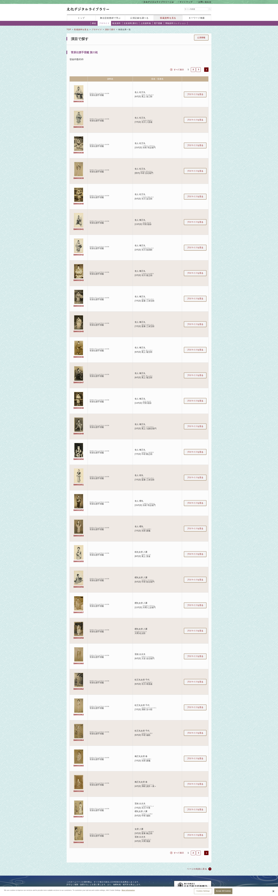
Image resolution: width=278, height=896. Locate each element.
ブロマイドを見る (195, 94)
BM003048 (79, 408)
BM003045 (79, 331)
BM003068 (79, 842)
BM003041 (79, 229)
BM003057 (79, 612)
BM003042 (79, 255)
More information (128, 890)
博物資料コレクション (175, 23)
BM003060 (79, 663)
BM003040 (79, 204)
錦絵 (94, 23)
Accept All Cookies (223, 891)
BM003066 (79, 791)
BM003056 (79, 587)
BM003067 (79, 817)
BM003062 (79, 689)
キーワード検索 (197, 18)
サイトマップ (186, 1)
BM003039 (79, 178)
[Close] (273, 891)
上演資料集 (146, 23)
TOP (69, 29)
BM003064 (79, 740)
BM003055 (79, 561)
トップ (81, 18)
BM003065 (79, 765)
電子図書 (158, 23)
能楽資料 (116, 23)
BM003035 (79, 101)
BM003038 (79, 153)
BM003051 (79, 485)
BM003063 (79, 714)
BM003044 (79, 306)
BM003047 (79, 382)
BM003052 (79, 510)
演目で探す (110, 29)
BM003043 (79, 280)
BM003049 (79, 433)
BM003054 (79, 536)
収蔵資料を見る (168, 18)
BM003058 (79, 638)
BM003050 (79, 459)
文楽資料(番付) (131, 23)
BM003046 (79, 357)
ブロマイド (104, 23)
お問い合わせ (204, 1)
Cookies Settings (203, 891)
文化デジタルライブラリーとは (158, 1)
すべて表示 (179, 69)
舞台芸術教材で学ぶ (110, 18)
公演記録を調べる (139, 18)
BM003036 (79, 127)
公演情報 (201, 37)
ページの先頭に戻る (197, 869)
